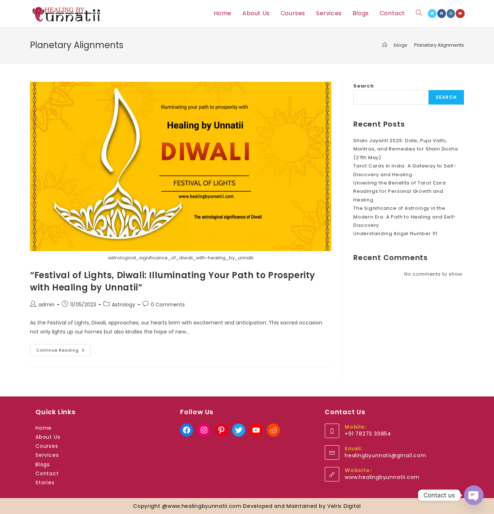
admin (46, 304)
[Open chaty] (474, 495)
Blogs (42, 464)
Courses (46, 446)
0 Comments (168, 304)
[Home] (384, 45)
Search (363, 85)
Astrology (123, 304)
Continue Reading (63, 351)
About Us (47, 437)
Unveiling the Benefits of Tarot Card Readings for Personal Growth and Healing (399, 191)
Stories (45, 482)
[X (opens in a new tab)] (432, 13)
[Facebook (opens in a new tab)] (441, 13)
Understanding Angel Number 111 (395, 233)
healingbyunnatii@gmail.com (385, 455)
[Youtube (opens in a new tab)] (460, 13)
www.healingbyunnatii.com (382, 477)
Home (43, 428)
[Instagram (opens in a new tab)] (451, 13)
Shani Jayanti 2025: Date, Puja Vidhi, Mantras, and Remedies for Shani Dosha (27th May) (405, 149)
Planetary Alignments (439, 45)
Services (47, 455)
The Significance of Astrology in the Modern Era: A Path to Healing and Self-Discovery (404, 217)
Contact (47, 473)
